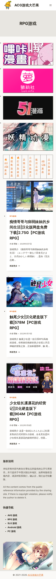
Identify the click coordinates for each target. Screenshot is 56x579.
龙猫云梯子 (24, 166)
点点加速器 (49, 166)
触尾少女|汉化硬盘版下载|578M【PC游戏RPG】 (28, 322)
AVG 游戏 (12, 515)
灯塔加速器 (18, 168)
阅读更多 (15, 266)
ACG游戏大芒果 (35, 575)
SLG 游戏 (12, 523)
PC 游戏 (12, 531)
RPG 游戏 (12, 519)
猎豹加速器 (12, 168)
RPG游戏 (13, 216)
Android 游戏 (14, 527)
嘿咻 (15, 244)
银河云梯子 (36, 166)
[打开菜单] (50, 5)
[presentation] (30, 196)
